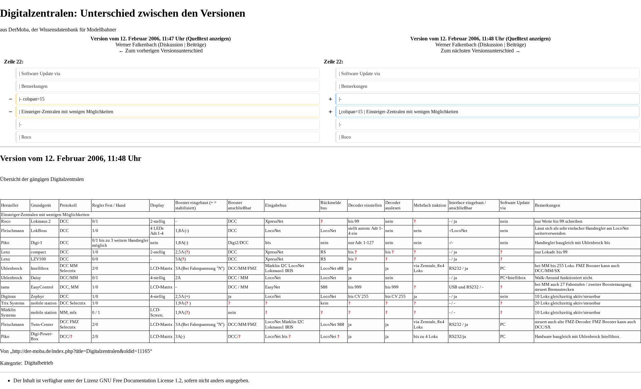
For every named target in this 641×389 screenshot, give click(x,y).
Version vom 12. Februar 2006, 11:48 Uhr (457, 38)
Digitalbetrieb (38, 363)
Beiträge (195, 44)
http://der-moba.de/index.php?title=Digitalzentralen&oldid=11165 (81, 351)
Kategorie (10, 363)
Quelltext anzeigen (208, 38)
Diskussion (171, 44)
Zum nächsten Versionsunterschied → (480, 50)
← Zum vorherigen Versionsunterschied (161, 50)
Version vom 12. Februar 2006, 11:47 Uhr (137, 38)
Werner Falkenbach (136, 44)
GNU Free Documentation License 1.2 (140, 380)
